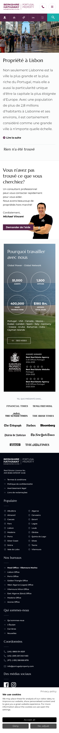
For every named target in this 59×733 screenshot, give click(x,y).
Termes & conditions (16, 479)
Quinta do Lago (39, 536)
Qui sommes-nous (15, 620)
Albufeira (11, 511)
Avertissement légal (16, 488)
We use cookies (11, 694)
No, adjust (43, 726)
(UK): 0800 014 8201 (16, 651)
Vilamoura (36, 549)
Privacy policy (48, 691)
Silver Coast (12, 541)
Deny (16, 726)
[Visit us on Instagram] (13, 684)
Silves (34, 541)
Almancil (11, 515)
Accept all (29, 719)
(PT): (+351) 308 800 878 (18, 660)
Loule (34, 528)
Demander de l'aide (18, 227)
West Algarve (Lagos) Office (20, 585)
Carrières (11, 629)
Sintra (10, 545)
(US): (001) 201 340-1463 (17, 656)
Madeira (11, 532)
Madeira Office (14, 598)
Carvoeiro (36, 515)
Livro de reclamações (17, 492)
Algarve (35, 511)
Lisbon (10, 528)
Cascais (10, 519)
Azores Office (13, 602)
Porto (10, 536)
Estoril (35, 519)
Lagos (34, 523)
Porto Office (13, 576)
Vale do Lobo (13, 549)
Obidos (35, 532)
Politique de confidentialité (20, 484)
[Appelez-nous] (43, 6)
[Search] (53, 17)
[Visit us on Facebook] (6, 684)
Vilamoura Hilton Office (18, 589)
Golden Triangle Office (17, 580)
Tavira (34, 545)
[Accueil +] (19, 7)
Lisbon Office (13, 572)
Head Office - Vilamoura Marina (22, 568)
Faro (9, 523)
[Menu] (52, 6)
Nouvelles (11, 633)
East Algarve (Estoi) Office (19, 593)
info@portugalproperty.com (20, 666)
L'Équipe (11, 625)
